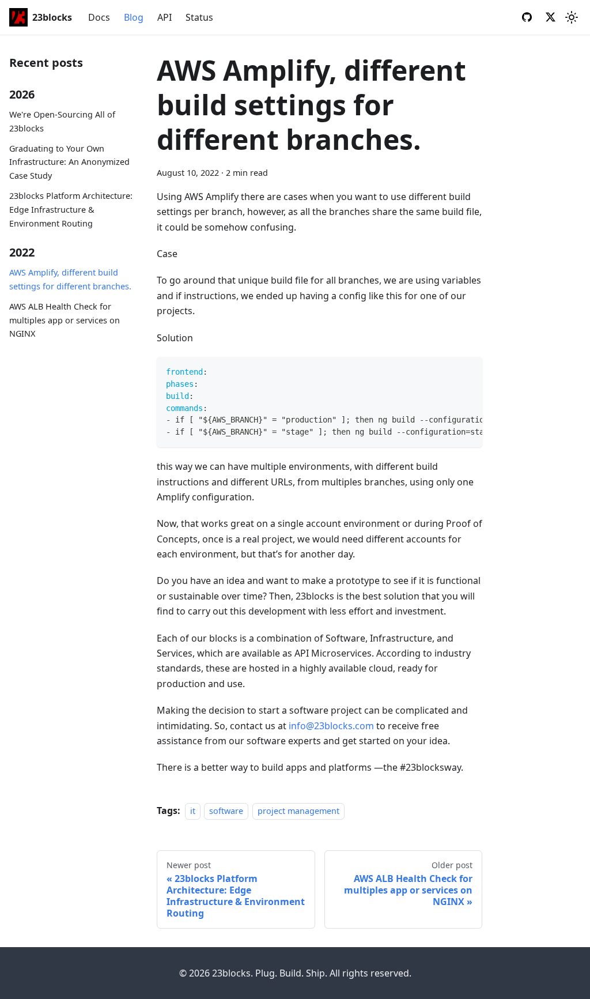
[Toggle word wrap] (447, 371)
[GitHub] (527, 18)
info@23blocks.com (331, 725)
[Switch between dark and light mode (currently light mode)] (571, 17)
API (164, 17)
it (192, 810)
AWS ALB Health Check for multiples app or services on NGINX (64, 320)
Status (199, 17)
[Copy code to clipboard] (468, 371)
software (226, 810)
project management (298, 810)
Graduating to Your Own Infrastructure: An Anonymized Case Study (69, 162)
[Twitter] (550, 18)
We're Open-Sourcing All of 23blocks (62, 121)
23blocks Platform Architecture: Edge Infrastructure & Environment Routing (71, 209)
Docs (99, 17)
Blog (133, 17)
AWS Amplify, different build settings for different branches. (70, 279)
